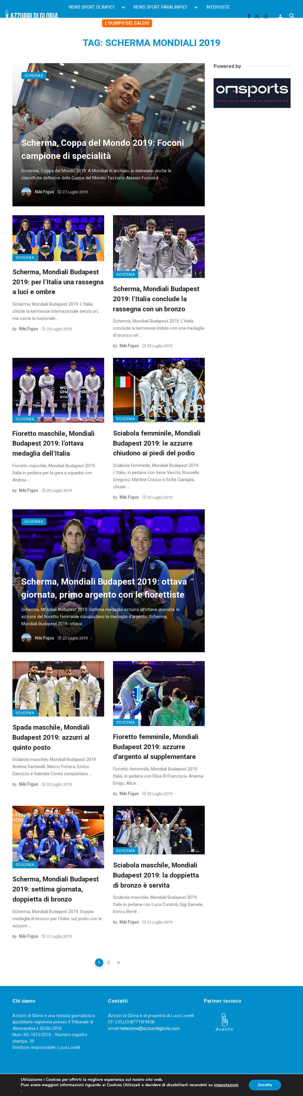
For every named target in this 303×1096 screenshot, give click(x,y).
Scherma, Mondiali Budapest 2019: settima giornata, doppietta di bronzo (55, 889)
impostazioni (226, 1085)
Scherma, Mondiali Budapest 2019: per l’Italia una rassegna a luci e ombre (58, 282)
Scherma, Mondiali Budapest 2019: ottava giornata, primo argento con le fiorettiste (104, 588)
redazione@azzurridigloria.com (150, 1028)
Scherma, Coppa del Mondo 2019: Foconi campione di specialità (102, 149)
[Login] (280, 16)
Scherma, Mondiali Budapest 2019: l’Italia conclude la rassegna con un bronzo (156, 299)
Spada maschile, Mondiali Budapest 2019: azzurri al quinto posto (51, 737)
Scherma (34, 76)
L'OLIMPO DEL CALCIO (127, 23)
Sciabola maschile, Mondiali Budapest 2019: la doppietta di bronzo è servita (156, 875)
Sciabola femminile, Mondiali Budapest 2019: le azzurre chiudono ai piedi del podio (157, 443)
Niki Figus (44, 191)
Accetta (265, 1085)
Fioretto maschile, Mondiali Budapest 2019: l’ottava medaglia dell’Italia (53, 443)
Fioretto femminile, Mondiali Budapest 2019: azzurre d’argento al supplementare (156, 747)
